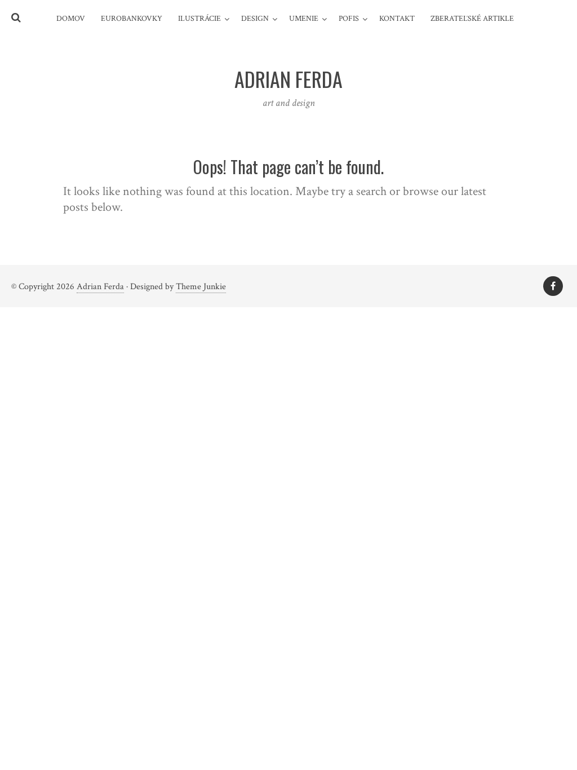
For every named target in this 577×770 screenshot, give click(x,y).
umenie (303, 19)
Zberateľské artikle (472, 19)
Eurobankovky (131, 19)
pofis (349, 19)
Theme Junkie (201, 287)
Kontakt (397, 19)
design (255, 19)
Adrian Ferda (100, 287)
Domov (70, 19)
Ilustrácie (199, 19)
